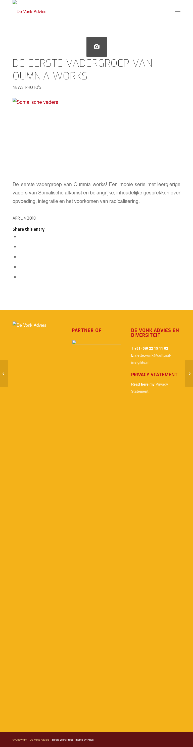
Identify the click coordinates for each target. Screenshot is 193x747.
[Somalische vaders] (96, 47)
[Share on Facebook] (21, 236)
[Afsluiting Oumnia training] (4, 373)
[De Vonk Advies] (29, 11)
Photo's (33, 87)
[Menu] (177, 11)
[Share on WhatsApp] (21, 256)
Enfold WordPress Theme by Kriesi (73, 739)
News (18, 87)
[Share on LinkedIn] (21, 266)
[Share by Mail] (21, 276)
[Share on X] (21, 246)
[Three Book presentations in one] (189, 373)
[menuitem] (177, 11)
